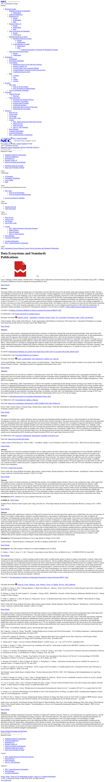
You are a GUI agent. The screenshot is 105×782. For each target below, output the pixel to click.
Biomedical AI (9, 158)
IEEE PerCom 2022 (15, 468)
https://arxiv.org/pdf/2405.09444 (18, 439)
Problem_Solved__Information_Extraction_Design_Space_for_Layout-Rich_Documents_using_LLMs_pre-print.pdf (55, 317)
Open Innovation (10, 209)
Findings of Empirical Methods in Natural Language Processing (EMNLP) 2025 (35, 310)
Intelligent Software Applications (15, 155)
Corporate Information (12, 237)
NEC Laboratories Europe (9, 248)
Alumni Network (10, 207)
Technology (16, 147)
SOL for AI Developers (16, 192)
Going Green (9, 219)
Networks (29, 147)
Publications (55, 248)
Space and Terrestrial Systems (14, 167)
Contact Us (6, 144)
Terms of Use (15, 776)
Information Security (26, 776)
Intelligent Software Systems (14, 166)
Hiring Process (14, 230)
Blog (6, 182)
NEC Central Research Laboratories (16, 243)
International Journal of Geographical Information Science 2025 (30, 396)
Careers (7, 226)
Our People (8, 221)
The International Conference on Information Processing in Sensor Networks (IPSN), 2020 (38, 577)
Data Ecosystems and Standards (15, 162)
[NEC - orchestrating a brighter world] (10, 2)
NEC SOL (8, 191)
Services (23, 147)
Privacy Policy (5, 776)
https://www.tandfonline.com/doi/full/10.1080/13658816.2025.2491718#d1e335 (34, 403)
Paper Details (5, 285)
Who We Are (9, 217)
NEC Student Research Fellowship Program (23, 228)
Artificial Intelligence (12, 157)
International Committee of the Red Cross (45, 435)
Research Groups (6, 147)
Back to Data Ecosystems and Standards (14, 731)
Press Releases (9, 236)
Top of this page (6, 780)
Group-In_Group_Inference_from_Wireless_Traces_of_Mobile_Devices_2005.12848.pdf (46, 584)
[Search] (1, 149)
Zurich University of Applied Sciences (27, 314)
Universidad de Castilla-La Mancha (26, 400)
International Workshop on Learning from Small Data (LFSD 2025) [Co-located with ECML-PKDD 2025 (43, 351)
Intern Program (14, 232)
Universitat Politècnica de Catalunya (27, 355)
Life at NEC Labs (11, 223)
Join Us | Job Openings (16, 234)
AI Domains (9, 176)
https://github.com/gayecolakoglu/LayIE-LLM (81, 307)
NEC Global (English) (19, 144)
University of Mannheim (23, 435)
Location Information (12, 241)
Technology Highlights (12, 178)
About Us (36, 147)
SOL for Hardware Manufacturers (20, 194)
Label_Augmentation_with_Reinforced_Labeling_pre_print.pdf (38, 359)
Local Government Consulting (15, 198)
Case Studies (9, 180)
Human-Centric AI (11, 160)
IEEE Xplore (14, 500)
